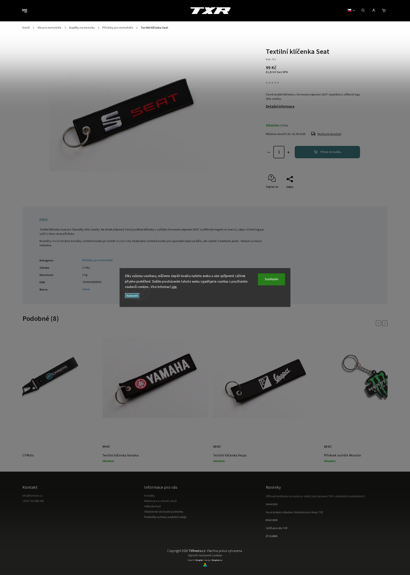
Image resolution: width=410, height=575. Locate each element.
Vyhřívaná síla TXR (276, 528)
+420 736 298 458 (33, 501)
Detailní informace (280, 106)
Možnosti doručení (329, 134)
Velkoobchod (152, 506)
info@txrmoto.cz (32, 496)
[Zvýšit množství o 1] (288, 152)
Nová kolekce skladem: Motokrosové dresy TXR (294, 512)
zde (174, 287)
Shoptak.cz (217, 560)
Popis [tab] (44, 219)
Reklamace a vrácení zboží (160, 501)
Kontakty (149, 496)
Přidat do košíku (331, 152)
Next (386, 323)
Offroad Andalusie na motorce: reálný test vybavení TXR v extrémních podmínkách (315, 496)
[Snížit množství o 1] (269, 152)
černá (85, 289)
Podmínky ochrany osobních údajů (165, 517)
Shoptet (199, 560)
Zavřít (352, 195)
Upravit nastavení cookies (205, 555)
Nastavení (132, 296)
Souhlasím (271, 279)
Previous (379, 323)
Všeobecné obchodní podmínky (163, 512)
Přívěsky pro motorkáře (97, 260)
